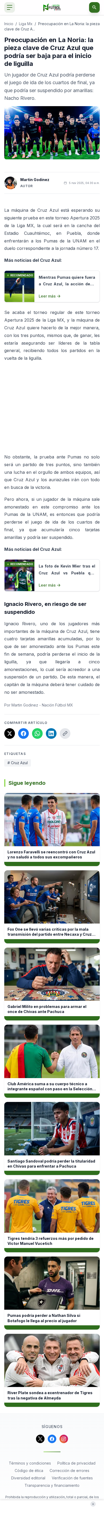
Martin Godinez (34, 179)
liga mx (26, 23)
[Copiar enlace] (65, 733)
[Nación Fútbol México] (52, 7)
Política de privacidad (76, 1463)
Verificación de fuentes (72, 1478)
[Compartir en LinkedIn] (51, 733)
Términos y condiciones (30, 1463)
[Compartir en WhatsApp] (37, 733)
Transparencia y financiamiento (52, 1485)
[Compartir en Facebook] (23, 733)
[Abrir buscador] (94, 7)
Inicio (8, 23)
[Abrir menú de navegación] (9, 7)
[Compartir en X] (9, 733)
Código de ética (29, 1470)
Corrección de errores (69, 1470)
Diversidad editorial (28, 1478)
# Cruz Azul (17, 762)
